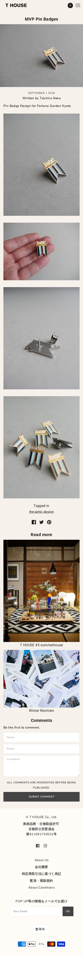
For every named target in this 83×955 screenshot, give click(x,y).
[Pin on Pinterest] (49, 522)
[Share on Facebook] (34, 522)
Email (11, 748)
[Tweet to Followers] (41, 522)
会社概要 (41, 867)
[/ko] (20, 5)
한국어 (40, 929)
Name (11, 737)
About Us (41, 860)
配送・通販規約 (41, 881)
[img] (38, 845)
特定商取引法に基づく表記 (41, 874)
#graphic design (41, 512)
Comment (15, 760)
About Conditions (41, 887)
